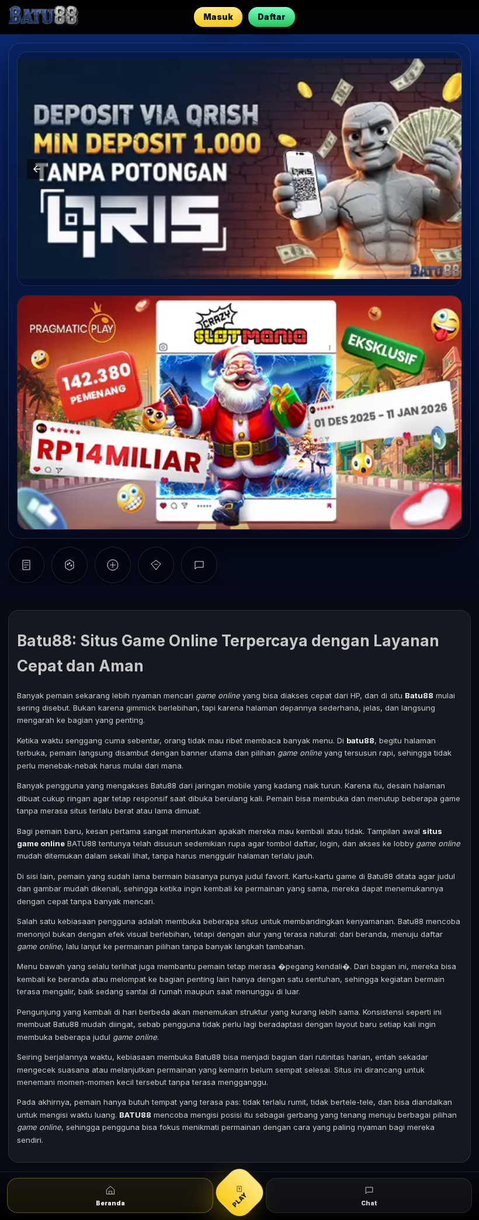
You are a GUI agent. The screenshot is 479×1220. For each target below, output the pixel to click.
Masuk (218, 17)
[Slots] (26, 565)
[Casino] (69, 565)
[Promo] (156, 565)
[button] (442, 169)
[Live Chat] (199, 565)
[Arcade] (113, 565)
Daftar (272, 17)
